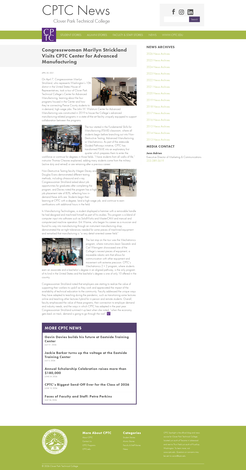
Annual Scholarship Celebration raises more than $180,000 (85, 370)
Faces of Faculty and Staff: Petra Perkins (78, 396)
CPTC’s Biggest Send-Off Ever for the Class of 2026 (87, 384)
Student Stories (70, 35)
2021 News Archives (158, 87)
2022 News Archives (158, 80)
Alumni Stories (97, 35)
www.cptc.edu (172, 35)
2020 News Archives (158, 93)
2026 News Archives (158, 54)
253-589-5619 (155, 161)
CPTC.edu (86, 449)
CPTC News (76, 10)
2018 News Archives (158, 106)
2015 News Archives (158, 126)
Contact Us (87, 441)
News (152, 35)
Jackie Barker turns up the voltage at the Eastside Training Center (86, 355)
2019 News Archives (158, 100)
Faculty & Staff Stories (128, 35)
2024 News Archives (158, 67)
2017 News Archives (158, 113)
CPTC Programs (88, 445)
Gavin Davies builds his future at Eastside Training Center (87, 339)
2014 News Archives (158, 133)
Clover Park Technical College (81, 21)
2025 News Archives (158, 60)
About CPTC (87, 437)
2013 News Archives (158, 139)
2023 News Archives (158, 73)
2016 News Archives (158, 120)
